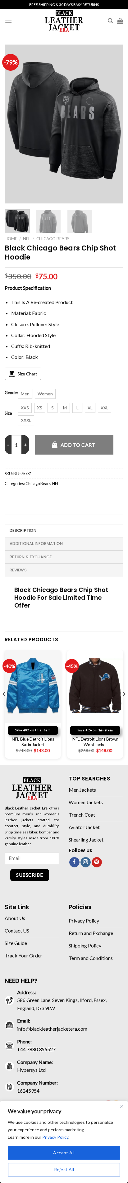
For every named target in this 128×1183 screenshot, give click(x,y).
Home (11, 238)
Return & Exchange (31, 557)
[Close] (121, 1106)
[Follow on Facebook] (74, 862)
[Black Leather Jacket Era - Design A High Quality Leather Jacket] (64, 20)
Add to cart (78, 445)
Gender (11, 393)
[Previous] (15, 124)
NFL (26, 238)
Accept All (64, 1152)
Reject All (64, 1169)
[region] (64, 1142)
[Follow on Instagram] (85, 862)
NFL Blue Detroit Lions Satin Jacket (33, 742)
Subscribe (29, 875)
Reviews (18, 570)
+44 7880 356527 (36, 1049)
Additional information (36, 543)
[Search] (110, 21)
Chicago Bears (53, 238)
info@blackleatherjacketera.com (52, 1029)
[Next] (113, 124)
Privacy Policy (55, 1137)
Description (23, 530)
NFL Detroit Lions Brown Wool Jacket (95, 742)
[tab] (64, 530)
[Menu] (8, 20)
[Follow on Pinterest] (97, 862)
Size (8, 413)
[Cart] (120, 21)
